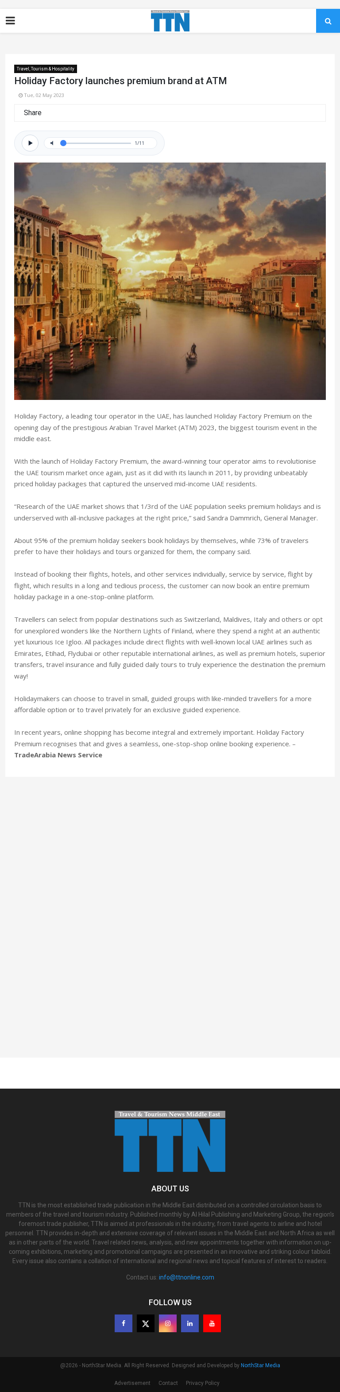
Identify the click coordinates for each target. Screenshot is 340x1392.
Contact (168, 1383)
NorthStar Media (260, 1365)
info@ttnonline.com (186, 1277)
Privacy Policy (203, 1383)
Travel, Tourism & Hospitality (45, 68)
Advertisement (132, 1383)
